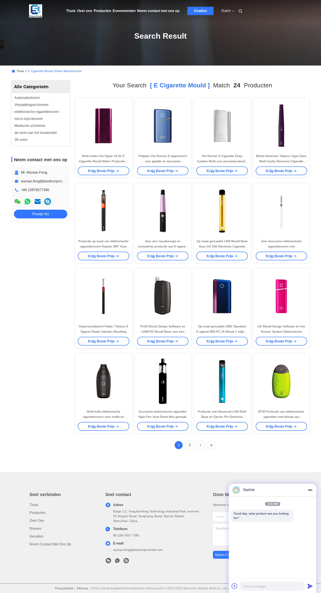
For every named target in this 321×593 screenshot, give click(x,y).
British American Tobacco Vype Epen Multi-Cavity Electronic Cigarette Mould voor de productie (281, 161)
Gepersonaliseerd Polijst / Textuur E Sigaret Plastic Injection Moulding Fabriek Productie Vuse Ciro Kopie (103, 332)
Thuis (71, 11)
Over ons (84, 11)
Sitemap (82, 588)
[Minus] (310, 490)
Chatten (200, 11)
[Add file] (234, 586)
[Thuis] (35, 10)
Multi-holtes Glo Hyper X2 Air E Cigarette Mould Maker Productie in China (103, 161)
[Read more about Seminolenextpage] (200, 445)
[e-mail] (37, 201)
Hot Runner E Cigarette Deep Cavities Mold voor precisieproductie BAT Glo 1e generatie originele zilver (222, 161)
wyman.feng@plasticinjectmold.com (49, 181)
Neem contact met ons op (158, 11)
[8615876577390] (117, 562)
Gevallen (36, 536)
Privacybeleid (64, 588)
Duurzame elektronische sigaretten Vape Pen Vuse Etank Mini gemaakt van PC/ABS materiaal (162, 417)
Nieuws (35, 528)
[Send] (310, 586)
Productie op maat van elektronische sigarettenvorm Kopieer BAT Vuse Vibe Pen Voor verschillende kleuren (103, 246)
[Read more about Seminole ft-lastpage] (211, 445)
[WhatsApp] (27, 201)
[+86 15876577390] (48, 201)
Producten (102, 11)
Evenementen (124, 11)
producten (37, 513)
